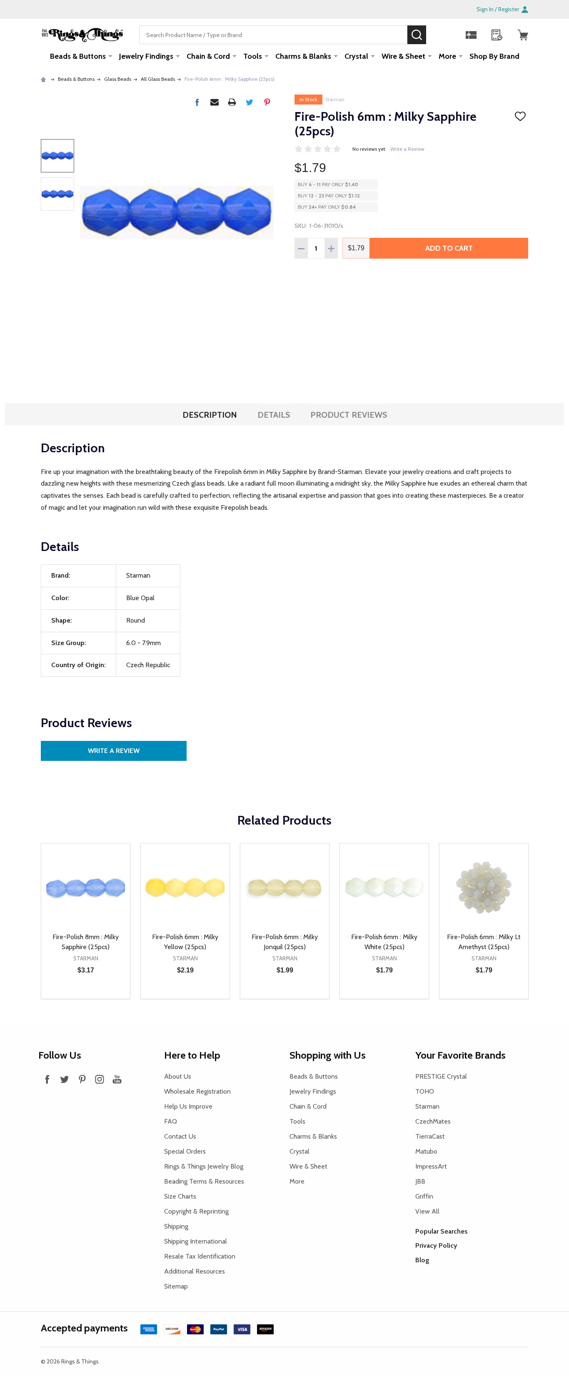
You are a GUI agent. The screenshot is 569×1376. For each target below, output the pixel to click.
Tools (252, 56)
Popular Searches (441, 1231)
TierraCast (430, 1136)
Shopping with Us (327, 1055)
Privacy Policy (436, 1245)
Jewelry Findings (146, 56)
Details (273, 415)
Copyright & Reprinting (196, 1211)
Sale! (439, 34)
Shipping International (195, 1241)
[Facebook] (197, 102)
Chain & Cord (208, 56)
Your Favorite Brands (460, 1055)
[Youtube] (117, 1079)
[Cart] (522, 35)
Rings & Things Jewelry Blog (203, 1166)
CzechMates (433, 1121)
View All (427, 1211)
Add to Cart (449, 248)
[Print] (232, 102)
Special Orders (185, 1151)
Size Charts (180, 1196)
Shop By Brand (494, 56)
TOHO (424, 1091)
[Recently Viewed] (497, 35)
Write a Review (407, 149)
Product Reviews (348, 415)
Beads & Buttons (78, 56)
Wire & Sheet (403, 56)
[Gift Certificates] (471, 35)
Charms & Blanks (303, 56)
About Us (177, 1076)
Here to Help (192, 1055)
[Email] (214, 102)
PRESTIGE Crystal (441, 1076)
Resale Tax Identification (199, 1256)
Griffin (424, 1196)
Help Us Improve (188, 1106)
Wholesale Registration (197, 1091)
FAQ (170, 1121)
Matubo (426, 1151)
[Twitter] (249, 102)
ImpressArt (431, 1166)
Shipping (176, 1226)
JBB (420, 1181)
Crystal (356, 56)
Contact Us (180, 1136)
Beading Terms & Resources (204, 1181)
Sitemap (176, 1286)
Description (209, 415)
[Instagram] (99, 1079)
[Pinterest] (267, 102)
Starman (334, 99)
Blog (422, 1260)
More (447, 56)
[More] (110, 55)
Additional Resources (194, 1271)
